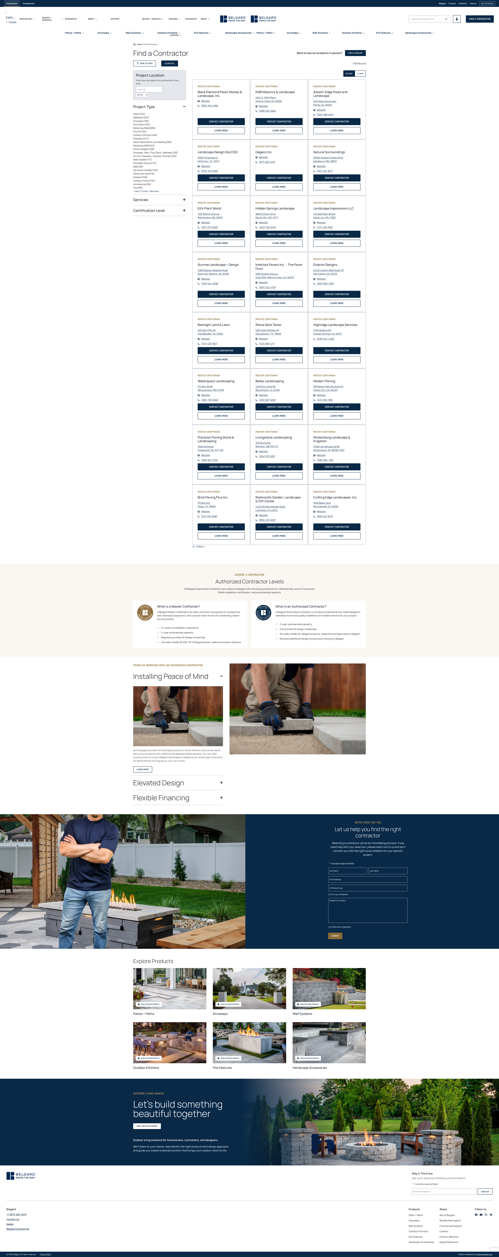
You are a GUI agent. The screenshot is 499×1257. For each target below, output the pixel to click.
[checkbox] (159, 114)
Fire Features (222, 1067)
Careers (443, 1231)
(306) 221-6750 (209, 460)
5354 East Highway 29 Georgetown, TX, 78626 (268, 332)
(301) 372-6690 (209, 227)
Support (115, 18)
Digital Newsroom (448, 1242)
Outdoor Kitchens (146, 1067)
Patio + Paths (416, 1215)
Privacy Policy (45, 1254)
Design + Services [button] (47, 19)
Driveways (220, 1013)
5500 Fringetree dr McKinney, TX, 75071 (208, 159)
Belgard (442, 3)
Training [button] (173, 18)
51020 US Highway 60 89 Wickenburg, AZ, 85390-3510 (328, 448)
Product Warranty (449, 1236)
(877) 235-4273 (267, 162)
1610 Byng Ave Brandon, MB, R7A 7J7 (266, 444)
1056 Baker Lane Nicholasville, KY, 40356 (325, 504)
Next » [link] (201, 546)
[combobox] (149, 89)
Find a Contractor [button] (480, 19)
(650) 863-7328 (325, 283)
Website (205, 101)
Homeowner (11, 3)
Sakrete (473, 4)
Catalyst (452, 4)
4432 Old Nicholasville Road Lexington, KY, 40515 (270, 508)
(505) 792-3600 (209, 400)
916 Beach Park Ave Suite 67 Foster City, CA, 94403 (328, 388)
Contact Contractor (222, 122)
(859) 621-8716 (325, 516)
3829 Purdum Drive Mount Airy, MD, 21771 (266, 215)
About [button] (91, 18)
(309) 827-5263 (267, 400)
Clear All (170, 63)
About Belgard (447, 1215)
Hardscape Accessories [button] (238, 32)
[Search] (446, 19)
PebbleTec (463, 4)
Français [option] (12, 22)
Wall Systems (302, 1013)
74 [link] (197, 546)
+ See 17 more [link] (140, 191)
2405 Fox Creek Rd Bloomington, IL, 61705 (267, 388)
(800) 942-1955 (209, 105)
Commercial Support (450, 1225)
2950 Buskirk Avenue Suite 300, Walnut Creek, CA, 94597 (274, 275)
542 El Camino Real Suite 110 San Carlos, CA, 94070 (328, 272)
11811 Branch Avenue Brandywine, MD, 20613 (210, 215)
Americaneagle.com (484, 1254)
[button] (144, 63)
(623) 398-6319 (325, 114)
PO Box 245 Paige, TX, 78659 (207, 504)
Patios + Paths (143, 1013)
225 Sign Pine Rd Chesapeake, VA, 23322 (210, 332)
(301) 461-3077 (325, 171)
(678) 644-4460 (325, 338)
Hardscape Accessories (310, 1067)
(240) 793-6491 (267, 227)
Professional (28, 3)
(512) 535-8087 (209, 516)
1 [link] (192, 546)
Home (139, 44)
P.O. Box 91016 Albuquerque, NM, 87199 (211, 388)
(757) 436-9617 (209, 343)
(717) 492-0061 (325, 227)
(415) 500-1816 (325, 400)
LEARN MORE (222, 131)
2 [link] (194, 546)
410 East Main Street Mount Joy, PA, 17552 (324, 215)
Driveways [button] (103, 32)
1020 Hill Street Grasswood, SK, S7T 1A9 (210, 448)
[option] (13, 22)
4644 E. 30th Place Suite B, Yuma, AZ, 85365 (268, 99)
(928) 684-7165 (325, 460)
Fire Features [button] (201, 32)
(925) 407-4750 (267, 287)
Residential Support (450, 1220)
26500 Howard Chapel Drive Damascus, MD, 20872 (328, 159)
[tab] (349, 73)
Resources (71, 18)
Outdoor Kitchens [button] (167, 32)
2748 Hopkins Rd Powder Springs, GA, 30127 (327, 332)
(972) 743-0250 (209, 171)
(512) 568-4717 (267, 343)
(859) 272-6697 (267, 520)
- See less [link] (153, 191)
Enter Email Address (422, 1191)
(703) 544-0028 (209, 283)
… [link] (195, 546)
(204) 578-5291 (267, 456)
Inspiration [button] (25, 18)
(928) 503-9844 (267, 110)
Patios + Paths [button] (73, 32)
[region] (159, 153)
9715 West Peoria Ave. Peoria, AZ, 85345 (325, 103)
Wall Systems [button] (133, 32)
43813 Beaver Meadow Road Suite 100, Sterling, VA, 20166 (213, 272)
